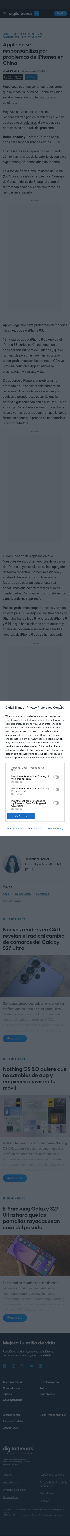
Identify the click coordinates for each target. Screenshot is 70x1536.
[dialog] (35, 768)
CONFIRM (21, 815)
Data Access (35, 828)
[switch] (56, 777)
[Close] (63, 708)
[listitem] (35, 768)
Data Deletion (14, 828)
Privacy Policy (55, 828)
